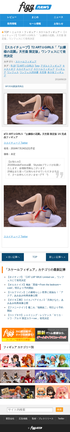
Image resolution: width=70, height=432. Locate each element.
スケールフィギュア (49, 32)
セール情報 (35, 23)
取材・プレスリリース (42, 418)
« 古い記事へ (13, 257)
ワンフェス (13, 72)
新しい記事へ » (57, 257)
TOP (6, 32)
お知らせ (58, 23)
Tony (37, 65)
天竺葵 (42, 72)
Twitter (61, 418)
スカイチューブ (24, 69)
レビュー (12, 17)
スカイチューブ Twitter (16, 142)
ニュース (58, 17)
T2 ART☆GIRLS (25, 65)
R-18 (13, 65)
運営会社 (10, 418)
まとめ (35, 17)
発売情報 (12, 23)
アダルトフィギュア (51, 65)
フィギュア (30, 32)
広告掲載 (23, 418)
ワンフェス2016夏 (29, 72)
